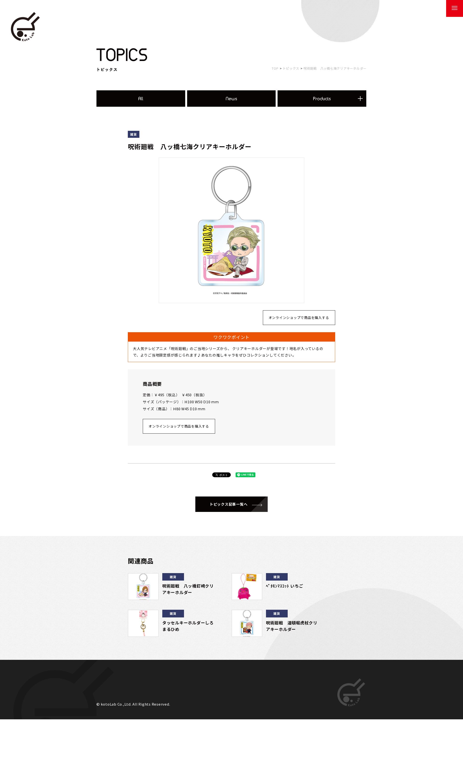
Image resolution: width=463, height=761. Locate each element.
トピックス (291, 68)
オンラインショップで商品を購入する (299, 317)
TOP (275, 68)
